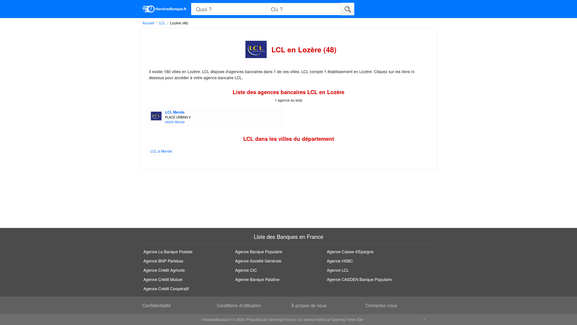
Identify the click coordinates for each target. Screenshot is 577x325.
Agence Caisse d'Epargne (350, 251)
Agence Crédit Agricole (164, 270)
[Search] (347, 9)
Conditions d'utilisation (239, 305)
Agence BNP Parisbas (163, 261)
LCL (162, 23)
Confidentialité (156, 305)
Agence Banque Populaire (258, 251)
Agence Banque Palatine (257, 279)
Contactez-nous (381, 305)
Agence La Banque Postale (167, 251)
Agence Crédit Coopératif (166, 288)
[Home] (164, 9)
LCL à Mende (161, 151)
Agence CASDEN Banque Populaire (359, 279)
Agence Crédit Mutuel (162, 279)
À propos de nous (309, 305)
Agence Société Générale (258, 261)
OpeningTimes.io (282, 319)
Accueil (148, 23)
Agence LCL (338, 270)
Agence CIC (246, 270)
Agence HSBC (340, 261)
